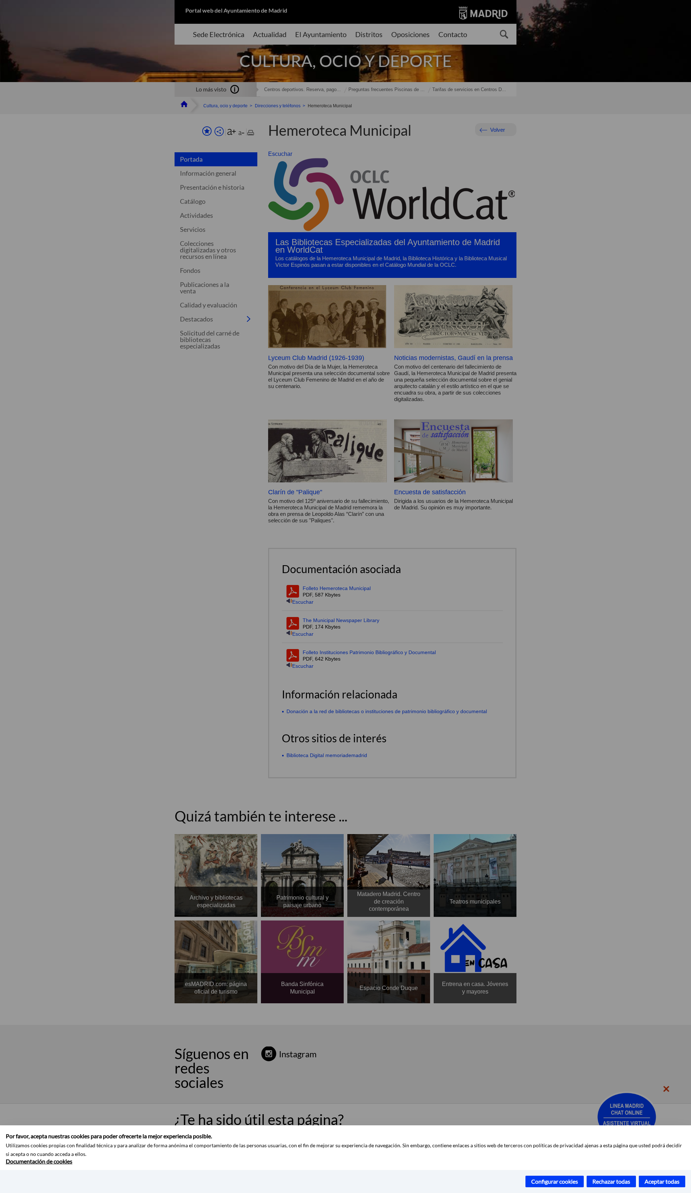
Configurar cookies (554, 1181)
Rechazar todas (611, 1181)
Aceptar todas (662, 1181)
